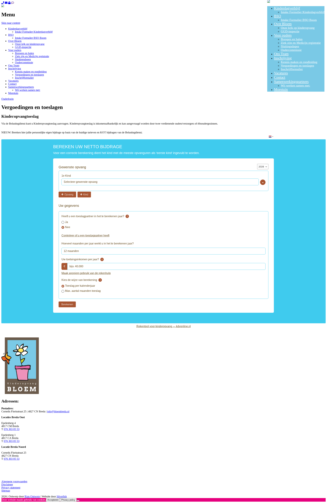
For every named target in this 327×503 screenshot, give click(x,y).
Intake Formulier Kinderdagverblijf (302, 12)
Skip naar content (10, 22)
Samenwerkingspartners (291, 82)
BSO (277, 16)
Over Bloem (283, 24)
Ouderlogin (7, 98)
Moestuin (281, 89)
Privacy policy (68, 500)
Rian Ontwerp (32, 496)
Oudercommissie (291, 50)
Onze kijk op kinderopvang (298, 27)
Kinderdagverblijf (287, 8)
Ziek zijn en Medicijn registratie (301, 42)
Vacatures (281, 73)
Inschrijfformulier (292, 69)
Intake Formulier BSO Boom (299, 20)
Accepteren (53, 500)
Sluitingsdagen (290, 46)
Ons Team (281, 54)
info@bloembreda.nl (58, 411)
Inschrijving (283, 58)
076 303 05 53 (11, 429)
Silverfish (62, 496)
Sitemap (5, 490)
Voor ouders (283, 35)
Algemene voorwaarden (14, 481)
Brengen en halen (291, 39)
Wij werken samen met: (295, 85)
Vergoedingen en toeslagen (297, 65)
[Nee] (78, 500)
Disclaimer (7, 484)
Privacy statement (10, 487)
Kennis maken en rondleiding (299, 62)
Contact (279, 77)
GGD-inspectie (290, 31)
